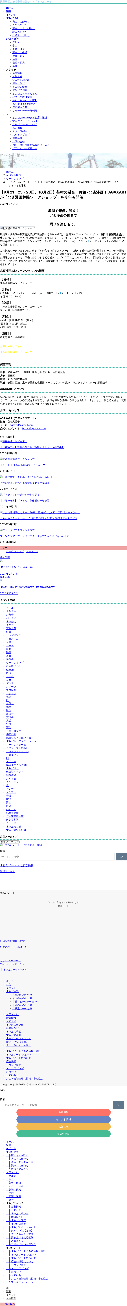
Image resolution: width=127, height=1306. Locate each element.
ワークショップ (15, 551)
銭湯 (8, 805)
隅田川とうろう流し (17, 764)
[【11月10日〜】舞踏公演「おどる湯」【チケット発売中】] (13, 441)
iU (7, 758)
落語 (8, 696)
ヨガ (8, 679)
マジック (11, 693)
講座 (8, 706)
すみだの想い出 (21, 79)
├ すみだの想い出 (17, 1213)
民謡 (8, 710)
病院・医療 (18, 62)
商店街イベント (15, 666)
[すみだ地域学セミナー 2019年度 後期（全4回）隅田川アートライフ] (40, 512)
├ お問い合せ (15, 1275)
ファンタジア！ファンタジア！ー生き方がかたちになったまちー (36, 536)
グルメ (16, 42)
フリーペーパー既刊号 (24, 110)
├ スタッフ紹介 (16, 1264)
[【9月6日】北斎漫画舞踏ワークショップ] (17, 459)
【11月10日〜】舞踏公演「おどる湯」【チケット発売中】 (32, 447)
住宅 (14, 59)
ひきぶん (11, 809)
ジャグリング (13, 635)
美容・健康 (18, 48)
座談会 (10, 713)
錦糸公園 (11, 734)
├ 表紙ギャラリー (17, 1240)
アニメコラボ (13, 730)
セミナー (11, 788)
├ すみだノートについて (21, 1258)
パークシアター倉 (16, 744)
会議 (8, 795)
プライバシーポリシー (24, 148)
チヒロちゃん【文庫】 (24, 100)
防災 (8, 799)
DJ (7, 700)
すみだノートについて (24, 124)
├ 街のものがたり (22, 994)
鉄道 (8, 672)
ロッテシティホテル (17, 751)
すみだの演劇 (19, 90)
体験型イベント (15, 771)
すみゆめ (11, 621)
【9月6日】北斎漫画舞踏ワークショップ (22, 465)
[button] (63, 350)
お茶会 (10, 614)
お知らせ (17, 76)
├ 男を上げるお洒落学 (19, 1237)
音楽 (8, 642)
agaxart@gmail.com (21, 425)
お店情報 (11, 1298)
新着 (8, 1291)
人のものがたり (21, 24)
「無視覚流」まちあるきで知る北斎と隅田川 (25, 482)
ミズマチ (11, 761)
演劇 (8, 648)
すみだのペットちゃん (24, 93)
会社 (14, 66)
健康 (8, 631)
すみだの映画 (19, 86)
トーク (10, 676)
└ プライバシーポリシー (21, 1282)
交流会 (10, 717)
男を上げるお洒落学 (23, 103)
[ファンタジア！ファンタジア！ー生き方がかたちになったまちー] (18, 530)
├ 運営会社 (13, 1271)
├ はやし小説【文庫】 (19, 1230)
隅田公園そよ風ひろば (18, 737)
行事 (8, 724)
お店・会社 (12, 1014)
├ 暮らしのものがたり (24, 1001)
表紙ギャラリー (21, 107)
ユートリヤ (32, 551)
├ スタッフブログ (17, 1268)
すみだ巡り (12, 768)
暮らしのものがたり (23, 28)
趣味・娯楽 (18, 55)
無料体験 (11, 775)
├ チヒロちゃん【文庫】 (21, 1234)
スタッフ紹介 (19, 131)
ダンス (10, 683)
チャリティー (13, 781)
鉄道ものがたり (21, 35)
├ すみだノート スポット (21, 1254)
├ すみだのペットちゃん (21, 1227)
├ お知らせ (13, 1210)
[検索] (121, 856)
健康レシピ (18, 83)
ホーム (10, 981)
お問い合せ (18, 141)
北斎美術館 (12, 812)
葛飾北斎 (11, 628)
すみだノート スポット (25, 120)
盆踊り (10, 703)
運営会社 (17, 138)
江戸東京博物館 (15, 816)
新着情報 (17, 72)
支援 (8, 720)
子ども (10, 624)
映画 (8, 652)
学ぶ (14, 45)
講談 (8, 802)
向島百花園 (12, 819)
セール (10, 669)
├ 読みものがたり (22, 1005)
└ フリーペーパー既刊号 (21, 1244)
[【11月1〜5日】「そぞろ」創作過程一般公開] (20, 494)
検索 (2, 850)
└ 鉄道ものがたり (22, 1008)
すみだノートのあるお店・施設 (29, 117)
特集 (8, 984)
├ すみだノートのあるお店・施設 (26, 1251)
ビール (10, 607)
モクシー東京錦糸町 (17, 748)
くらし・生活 (16, 1186)
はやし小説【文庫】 (23, 96)
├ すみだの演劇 (16, 1223)
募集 (8, 727)
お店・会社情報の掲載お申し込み (31, 144)
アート (10, 645)
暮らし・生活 (19, 52)
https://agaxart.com (34, 428)
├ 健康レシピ (15, 1216)
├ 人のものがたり (22, 998)
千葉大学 (11, 611)
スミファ (11, 792)
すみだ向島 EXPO (16, 829)
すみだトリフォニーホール (21, 741)
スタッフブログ (21, 134)
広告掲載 (17, 127)
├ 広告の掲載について (19, 1261)
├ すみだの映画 (16, 1220)
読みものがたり (21, 31)
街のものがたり (21, 21)
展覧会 (10, 659)
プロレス (11, 690)
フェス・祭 (12, 638)
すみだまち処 (13, 826)
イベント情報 (63, 1119)
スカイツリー (13, 754)
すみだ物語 (12, 991)
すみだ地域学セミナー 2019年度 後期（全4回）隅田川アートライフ (38, 518)
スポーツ (11, 686)
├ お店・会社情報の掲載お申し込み (27, 1278)
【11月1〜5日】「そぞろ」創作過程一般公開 (24, 500)
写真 (8, 655)
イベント (11, 987)
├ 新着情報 (13, 1206)
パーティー (12, 618)
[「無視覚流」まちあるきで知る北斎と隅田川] (26, 476)
